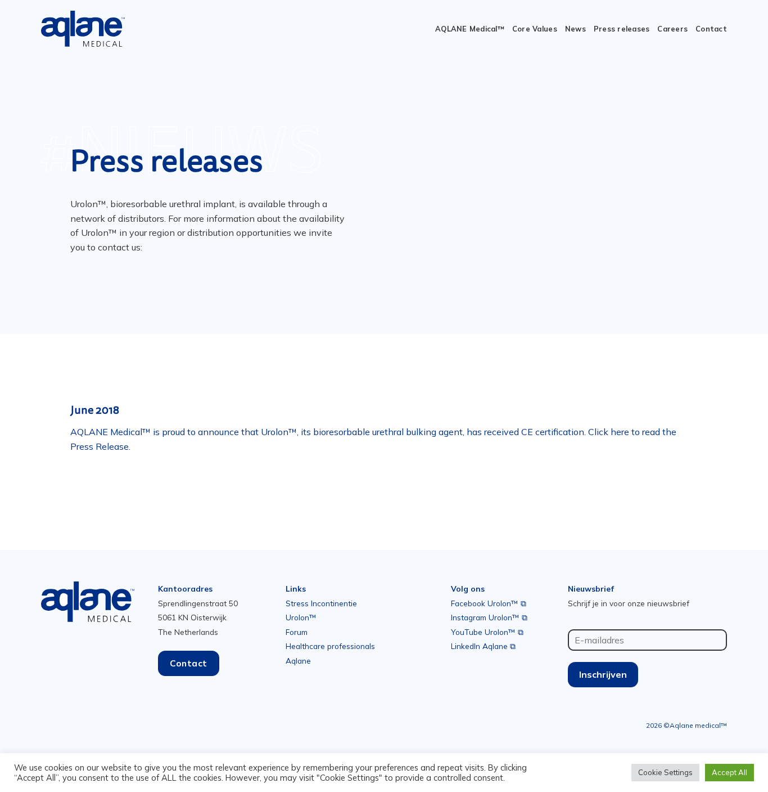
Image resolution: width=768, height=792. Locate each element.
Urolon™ (301, 617)
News (575, 28)
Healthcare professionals (330, 646)
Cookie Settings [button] (665, 772)
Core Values (534, 28)
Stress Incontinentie (321, 603)
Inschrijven (603, 674)
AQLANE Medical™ (469, 28)
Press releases (622, 28)
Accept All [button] (729, 772)
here (620, 431)
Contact (711, 28)
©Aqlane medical (692, 725)
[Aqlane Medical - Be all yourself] (83, 29)
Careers (672, 28)
